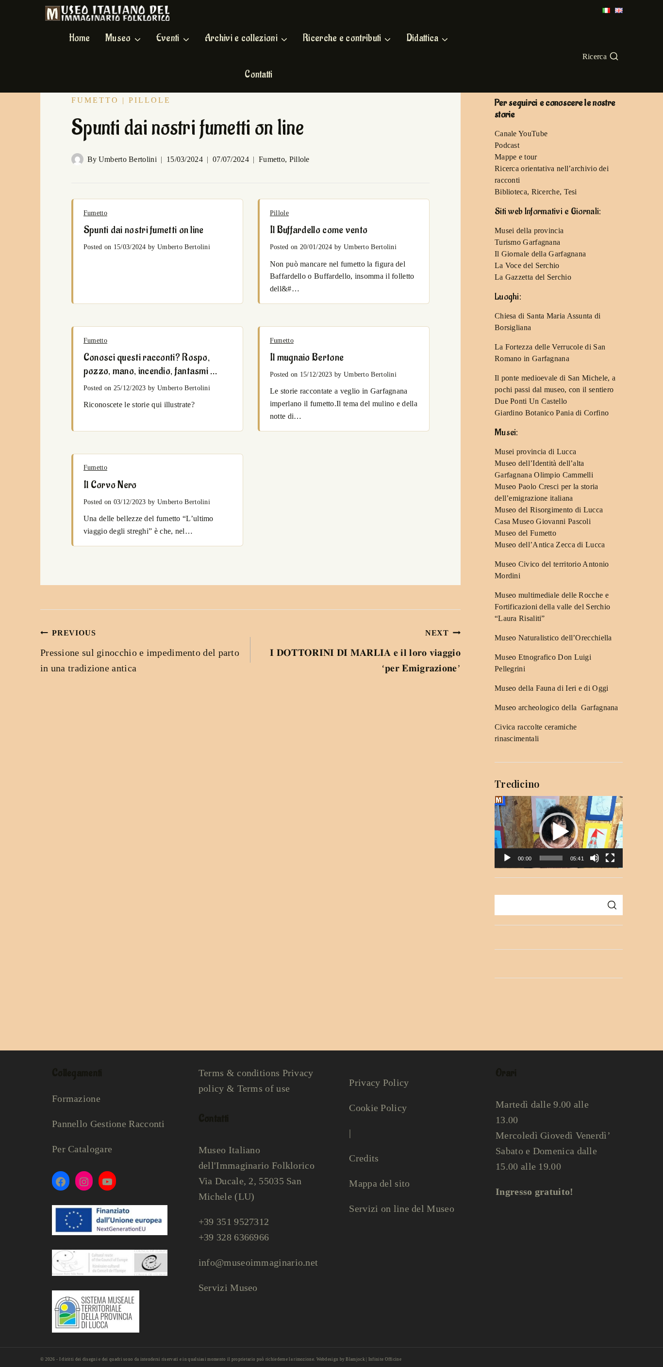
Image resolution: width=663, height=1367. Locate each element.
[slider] (551, 858)
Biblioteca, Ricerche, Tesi (536, 192)
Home (79, 38)
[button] (558, 831)
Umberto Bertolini (128, 159)
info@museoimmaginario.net (258, 1262)
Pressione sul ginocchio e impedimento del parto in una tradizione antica (139, 651)
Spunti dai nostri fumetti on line (143, 230)
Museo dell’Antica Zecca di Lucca (550, 544)
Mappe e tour (516, 157)
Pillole (150, 100)
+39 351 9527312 (234, 1221)
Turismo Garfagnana (527, 242)
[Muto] (594, 858)
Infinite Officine (384, 1359)
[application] (559, 832)
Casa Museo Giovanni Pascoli (543, 521)
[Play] (507, 858)
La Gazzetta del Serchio (533, 277)
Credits (364, 1158)
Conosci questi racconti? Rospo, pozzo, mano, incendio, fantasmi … (150, 364)
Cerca (612, 905)
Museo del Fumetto (525, 533)
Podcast (507, 145)
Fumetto (95, 100)
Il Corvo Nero (110, 485)
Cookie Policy (378, 1107)
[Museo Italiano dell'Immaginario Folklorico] (107, 13)
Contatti (258, 74)
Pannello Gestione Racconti (108, 1123)
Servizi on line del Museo (401, 1208)
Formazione (76, 1098)
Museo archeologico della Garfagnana (556, 707)
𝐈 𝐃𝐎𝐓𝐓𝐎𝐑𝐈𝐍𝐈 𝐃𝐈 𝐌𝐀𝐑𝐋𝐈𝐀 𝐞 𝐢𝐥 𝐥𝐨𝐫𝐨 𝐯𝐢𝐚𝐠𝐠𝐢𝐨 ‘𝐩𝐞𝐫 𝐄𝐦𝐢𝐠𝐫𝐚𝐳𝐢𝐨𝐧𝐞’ (365, 651)
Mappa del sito (379, 1183)
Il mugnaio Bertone (307, 357)
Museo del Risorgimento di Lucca (549, 510)
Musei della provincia (529, 230)
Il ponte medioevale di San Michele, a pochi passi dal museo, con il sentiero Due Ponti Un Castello (555, 389)
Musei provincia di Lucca (535, 451)
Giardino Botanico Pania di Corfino (552, 413)
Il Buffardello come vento (319, 230)
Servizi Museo (228, 1287)
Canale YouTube (521, 133)
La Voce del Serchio (527, 265)
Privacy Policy (379, 1082)
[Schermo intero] (610, 858)
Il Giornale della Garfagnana (540, 254)
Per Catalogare (82, 1149)
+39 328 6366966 (234, 1237)
